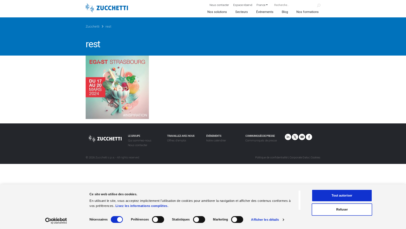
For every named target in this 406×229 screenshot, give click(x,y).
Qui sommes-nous (139, 140)
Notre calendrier (216, 140)
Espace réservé (242, 5)
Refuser (342, 209)
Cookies (315, 157)
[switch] (158, 219)
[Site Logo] (107, 8)
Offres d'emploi (176, 140)
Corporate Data (299, 157)
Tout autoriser (342, 195)
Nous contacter (219, 5)
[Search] (316, 4)
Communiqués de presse (261, 140)
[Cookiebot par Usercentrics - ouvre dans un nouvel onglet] (56, 221)
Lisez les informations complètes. (142, 206)
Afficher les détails (265, 219)
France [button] (260, 5)
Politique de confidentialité (271, 157)
